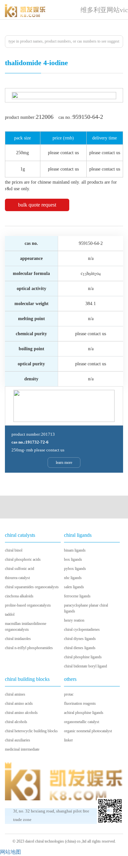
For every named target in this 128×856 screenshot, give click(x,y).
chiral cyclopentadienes (82, 629)
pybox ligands (75, 568)
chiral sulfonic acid (19, 568)
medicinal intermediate (22, 749)
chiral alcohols (16, 721)
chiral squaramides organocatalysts (32, 587)
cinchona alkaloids (19, 596)
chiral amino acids (19, 703)
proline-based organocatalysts (28, 605)
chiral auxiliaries (17, 740)
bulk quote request (37, 205)
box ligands (73, 559)
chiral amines (15, 694)
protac (69, 694)
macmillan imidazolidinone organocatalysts (25, 626)
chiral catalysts (20, 535)
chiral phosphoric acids (23, 559)
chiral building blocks (27, 679)
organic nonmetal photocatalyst (88, 731)
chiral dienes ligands (80, 648)
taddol (9, 614)
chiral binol (13, 550)
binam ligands (75, 550)
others (70, 679)
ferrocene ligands (77, 596)
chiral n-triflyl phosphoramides (29, 648)
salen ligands (74, 587)
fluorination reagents (80, 703)
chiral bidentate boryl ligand (85, 666)
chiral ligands (78, 535)
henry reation (74, 620)
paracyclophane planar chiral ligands (86, 608)
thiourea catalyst (17, 577)
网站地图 (10, 852)
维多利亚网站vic (104, 9)
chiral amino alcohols (21, 712)
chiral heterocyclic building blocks (31, 731)
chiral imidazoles (18, 638)
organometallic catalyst (81, 721)
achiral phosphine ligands (83, 712)
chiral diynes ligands (80, 638)
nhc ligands (73, 577)
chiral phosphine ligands (83, 657)
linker (68, 740)
